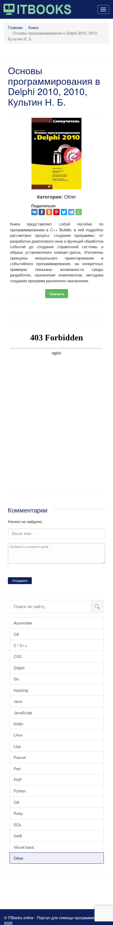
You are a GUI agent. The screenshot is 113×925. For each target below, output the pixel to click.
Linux (18, 735)
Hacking (21, 690)
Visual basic (24, 847)
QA (16, 802)
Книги (33, 27)
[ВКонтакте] (34, 212)
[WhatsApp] (78, 212)
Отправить (20, 581)
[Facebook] (42, 212)
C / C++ (20, 645)
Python (20, 790)
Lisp (17, 746)
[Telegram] (71, 212)
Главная (15, 27)
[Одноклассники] (49, 212)
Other (18, 858)
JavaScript (23, 712)
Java (18, 701)
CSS (18, 656)
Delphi (19, 667)
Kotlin (18, 723)
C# (16, 634)
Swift (18, 835)
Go (16, 679)
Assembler (23, 623)
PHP (18, 779)
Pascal (19, 757)
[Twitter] (64, 212)
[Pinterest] (56, 212)
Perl (17, 768)
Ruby (18, 813)
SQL (18, 824)
